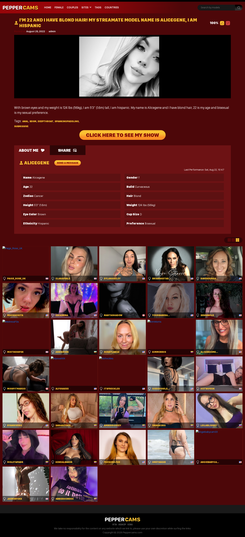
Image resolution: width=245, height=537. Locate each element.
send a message (67, 162)
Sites (85, 7)
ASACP (122, 524)
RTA (114, 524)
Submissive (21, 126)
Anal (25, 121)
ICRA (130, 524)
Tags (98, 7)
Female (59, 7)
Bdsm (33, 121)
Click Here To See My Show (122, 135)
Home (47, 7)
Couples (72, 7)
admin (52, 31)
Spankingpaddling (67, 121)
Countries (112, 7)
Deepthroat (45, 121)
